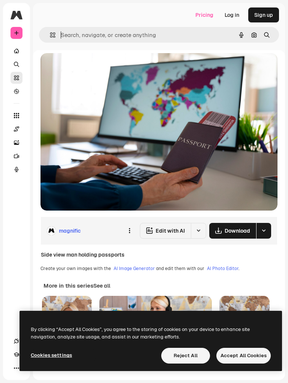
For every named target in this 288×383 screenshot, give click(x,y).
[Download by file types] (263, 231)
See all (101, 285)
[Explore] (16, 91)
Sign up (263, 15)
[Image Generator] (16, 142)
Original (88, 67)
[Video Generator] (16, 156)
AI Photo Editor (222, 269)
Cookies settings (51, 355)
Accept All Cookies (243, 355)
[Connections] (16, 341)
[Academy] (16, 355)
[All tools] (16, 116)
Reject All (186, 355)
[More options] (129, 230)
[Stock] (16, 78)
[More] (16, 368)
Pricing (204, 15)
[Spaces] (16, 129)
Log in (232, 15)
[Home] (16, 51)
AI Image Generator (134, 269)
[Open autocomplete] (49, 35)
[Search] (16, 64)
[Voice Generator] (16, 169)
